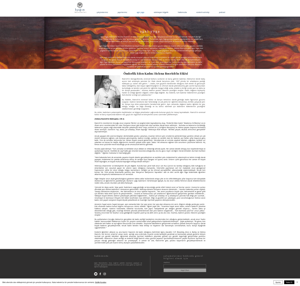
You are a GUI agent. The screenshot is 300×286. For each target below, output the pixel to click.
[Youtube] (95, 274)
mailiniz (167, 262)
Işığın (80, 9)
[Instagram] (104, 274)
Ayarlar (278, 282)
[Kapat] (297, 282)
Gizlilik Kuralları (100, 282)
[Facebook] (100, 274)
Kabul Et (289, 282)
